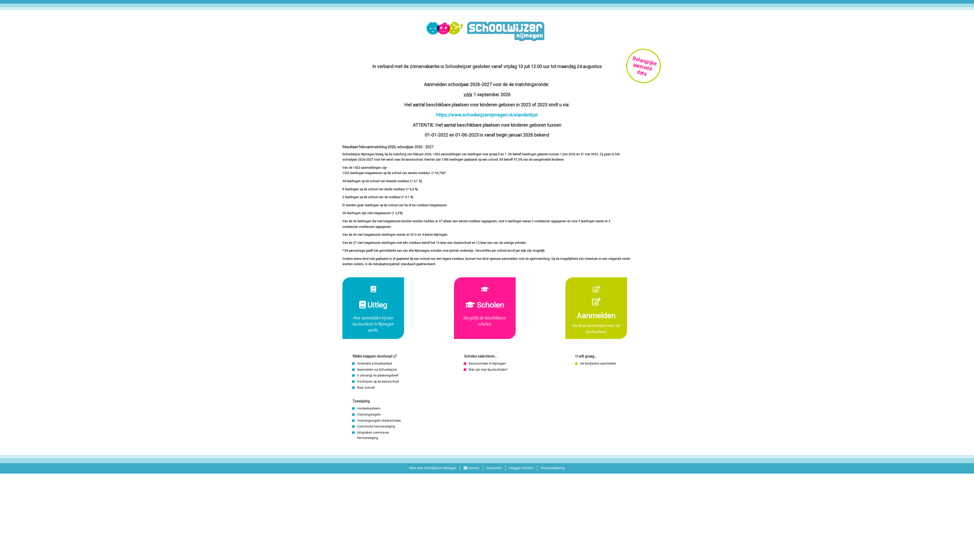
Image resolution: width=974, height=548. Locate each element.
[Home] (487, 31)
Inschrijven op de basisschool (378, 381)
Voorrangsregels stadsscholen (379, 420)
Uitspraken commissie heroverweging (373, 435)
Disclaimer (494, 468)
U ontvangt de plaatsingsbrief (377, 375)
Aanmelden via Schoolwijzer (377, 369)
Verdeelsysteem (368, 408)
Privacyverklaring (553, 468)
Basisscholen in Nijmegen (487, 363)
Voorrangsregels (369, 414)
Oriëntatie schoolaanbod (374, 363)
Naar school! (366, 387)
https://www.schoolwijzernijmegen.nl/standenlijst (487, 114)
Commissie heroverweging (376, 426)
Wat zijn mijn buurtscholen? (488, 369)
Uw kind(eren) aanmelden (598, 363)
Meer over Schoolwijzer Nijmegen (432, 468)
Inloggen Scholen (521, 468)
